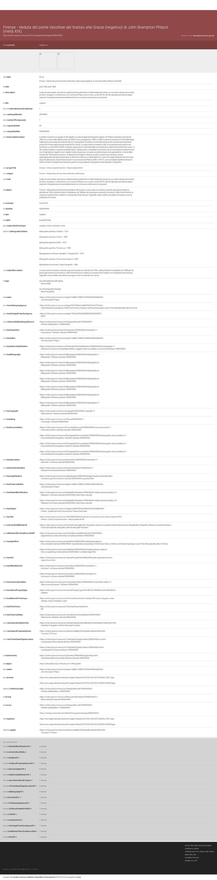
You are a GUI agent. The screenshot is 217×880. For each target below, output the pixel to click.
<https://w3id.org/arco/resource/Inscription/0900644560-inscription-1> (68, 567)
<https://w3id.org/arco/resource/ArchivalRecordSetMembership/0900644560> (70, 534)
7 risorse (42, 792)
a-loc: (16, 623)
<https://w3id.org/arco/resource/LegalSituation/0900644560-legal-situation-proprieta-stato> (76, 477)
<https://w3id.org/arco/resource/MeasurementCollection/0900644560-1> (68, 698)
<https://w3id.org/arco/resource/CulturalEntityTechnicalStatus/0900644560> (70, 616)
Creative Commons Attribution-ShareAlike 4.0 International (33, 877)
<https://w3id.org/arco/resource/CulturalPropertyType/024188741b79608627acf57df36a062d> (77, 591)
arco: (12, 114)
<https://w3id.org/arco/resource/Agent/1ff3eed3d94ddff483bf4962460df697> (70, 315)
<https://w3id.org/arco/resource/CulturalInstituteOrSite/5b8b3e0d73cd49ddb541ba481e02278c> (78, 624)
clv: (10, 655)
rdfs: (9, 45)
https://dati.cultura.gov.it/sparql (200, 845)
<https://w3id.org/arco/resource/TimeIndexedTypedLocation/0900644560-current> (72, 640)
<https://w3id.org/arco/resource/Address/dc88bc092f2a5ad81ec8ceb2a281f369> (72, 632)
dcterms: (15, 231)
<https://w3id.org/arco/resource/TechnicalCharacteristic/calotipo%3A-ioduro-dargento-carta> (77, 599)
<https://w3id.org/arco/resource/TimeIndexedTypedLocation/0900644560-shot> (71, 648)
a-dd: (12, 566)
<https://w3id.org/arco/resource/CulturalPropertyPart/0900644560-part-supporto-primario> (76, 559)
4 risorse (42, 769)
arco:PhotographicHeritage (50, 290)
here (79, 877)
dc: (6, 87)
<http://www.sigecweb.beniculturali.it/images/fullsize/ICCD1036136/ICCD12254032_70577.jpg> (77, 678)
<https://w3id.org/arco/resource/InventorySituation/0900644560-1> (66, 469)
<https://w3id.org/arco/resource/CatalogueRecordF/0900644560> (66, 323)
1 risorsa (42, 758)
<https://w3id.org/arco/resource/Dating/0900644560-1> (61, 420)
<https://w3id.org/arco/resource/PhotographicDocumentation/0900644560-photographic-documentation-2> (82, 444)
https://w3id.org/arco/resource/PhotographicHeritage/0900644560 (32, 35)
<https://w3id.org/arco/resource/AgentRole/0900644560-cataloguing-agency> (103, 542)
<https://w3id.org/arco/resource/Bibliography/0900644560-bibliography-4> (69, 380)
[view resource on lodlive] (213, 16)
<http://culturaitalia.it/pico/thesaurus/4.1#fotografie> (60, 664)
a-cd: (14, 137)
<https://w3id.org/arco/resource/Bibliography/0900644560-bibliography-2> (69, 364)
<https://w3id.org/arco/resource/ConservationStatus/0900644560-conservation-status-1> (75, 583)
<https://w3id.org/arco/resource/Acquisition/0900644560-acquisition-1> (68, 331)
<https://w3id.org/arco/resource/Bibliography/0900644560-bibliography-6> (69, 396)
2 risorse (42, 746)
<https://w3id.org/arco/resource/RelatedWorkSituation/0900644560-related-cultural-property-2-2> (78, 501)
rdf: (6, 281)
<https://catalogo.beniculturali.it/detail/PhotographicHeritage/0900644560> (69, 713)
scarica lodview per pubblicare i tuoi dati (20, 869)
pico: (14, 226)
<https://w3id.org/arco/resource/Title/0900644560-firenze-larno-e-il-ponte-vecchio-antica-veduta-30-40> (80, 518)
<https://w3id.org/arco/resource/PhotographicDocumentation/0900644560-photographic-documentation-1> (82, 436)
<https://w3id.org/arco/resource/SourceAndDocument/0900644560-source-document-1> (75, 428)
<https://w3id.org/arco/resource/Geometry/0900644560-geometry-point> (68, 656)
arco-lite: (18, 109)
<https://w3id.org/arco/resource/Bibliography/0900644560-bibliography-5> (69, 388)
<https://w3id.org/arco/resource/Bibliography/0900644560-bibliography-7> (69, 404)
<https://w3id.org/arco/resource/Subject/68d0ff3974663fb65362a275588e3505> (71, 510)
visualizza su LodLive (192, 848)
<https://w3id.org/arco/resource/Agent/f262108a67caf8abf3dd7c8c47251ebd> (88, 306)
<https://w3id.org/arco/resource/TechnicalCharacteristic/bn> (63, 608)
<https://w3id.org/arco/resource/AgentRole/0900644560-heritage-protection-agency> (73, 550)
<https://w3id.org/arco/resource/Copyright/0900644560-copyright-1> (67, 412)
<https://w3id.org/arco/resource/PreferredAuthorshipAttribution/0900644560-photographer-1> (82, 347)
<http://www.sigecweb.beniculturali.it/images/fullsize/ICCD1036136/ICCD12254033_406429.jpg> (77, 683)
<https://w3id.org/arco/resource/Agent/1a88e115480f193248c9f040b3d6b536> (71, 298)
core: (7, 179)
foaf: (9, 719)
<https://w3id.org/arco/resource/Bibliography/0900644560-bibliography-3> (69, 372)
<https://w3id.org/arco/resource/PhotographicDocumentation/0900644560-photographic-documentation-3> (82, 453)
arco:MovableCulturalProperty (51, 282)
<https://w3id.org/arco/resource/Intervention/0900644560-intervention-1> (68, 461)
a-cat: (18, 322)
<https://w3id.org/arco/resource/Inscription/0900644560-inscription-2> (68, 575)
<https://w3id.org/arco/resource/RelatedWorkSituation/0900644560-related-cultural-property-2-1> (78, 493)
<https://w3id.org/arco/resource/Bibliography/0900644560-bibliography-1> (69, 355)
